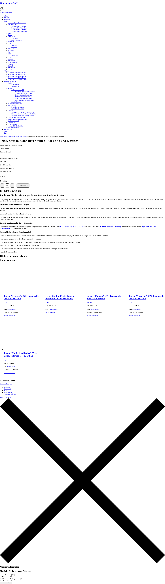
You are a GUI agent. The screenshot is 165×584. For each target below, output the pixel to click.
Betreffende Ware (5, 581)
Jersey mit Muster (21, 136)
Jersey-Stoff (11, 136)
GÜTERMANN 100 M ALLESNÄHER (72, 226)
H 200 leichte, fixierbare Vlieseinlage (109, 226)
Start (1, 136)
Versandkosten (11, 309)
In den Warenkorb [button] (9, 315)
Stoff (5, 136)
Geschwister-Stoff (8, 3)
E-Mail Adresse (5, 577)
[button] (84, 21)
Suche (2, 7)
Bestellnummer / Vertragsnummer (10, 579)
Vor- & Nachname (5, 575)
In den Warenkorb (23, 185)
